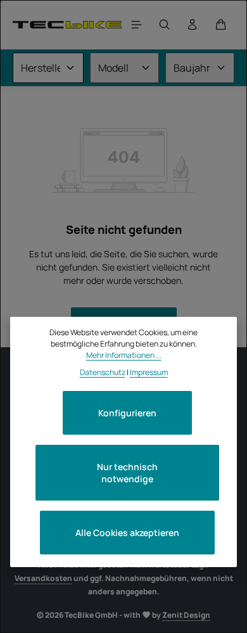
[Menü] (136, 24)
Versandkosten (43, 578)
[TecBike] (67, 24)
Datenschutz (102, 372)
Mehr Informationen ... (124, 355)
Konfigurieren (127, 413)
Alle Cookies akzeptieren (127, 533)
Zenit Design (186, 615)
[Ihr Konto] (192, 24)
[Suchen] (164, 24)
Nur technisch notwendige (127, 473)
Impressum (149, 372)
